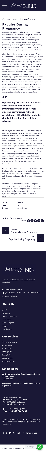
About (4, 310)
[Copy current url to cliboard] (28, 220)
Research (35, 19)
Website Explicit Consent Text (14, 403)
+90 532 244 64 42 (18, 411)
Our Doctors (7, 329)
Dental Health (7, 358)
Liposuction (6, 348)
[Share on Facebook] (31, 220)
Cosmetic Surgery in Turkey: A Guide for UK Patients (21, 383)
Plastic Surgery (7, 345)
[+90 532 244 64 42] (4, 410)
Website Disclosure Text (12, 404)
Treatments (6, 313)
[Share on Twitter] (35, 220)
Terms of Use (31, 433)
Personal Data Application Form (15, 399)
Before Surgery (8, 322)
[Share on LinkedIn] (38, 220)
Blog (4, 326)
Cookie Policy (18, 433)
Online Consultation (9, 316)
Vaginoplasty (7, 352)
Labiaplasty (6, 355)
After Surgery (7, 319)
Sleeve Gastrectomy (9, 342)
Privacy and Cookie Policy (12, 398)
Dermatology (26, 19)
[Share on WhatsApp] (42, 220)
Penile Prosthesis (8, 361)
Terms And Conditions (11, 401)
